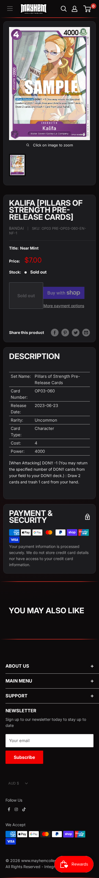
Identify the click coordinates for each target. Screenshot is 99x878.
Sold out (26, 295)
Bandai (16, 228)
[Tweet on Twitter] (75, 332)
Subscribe (24, 757)
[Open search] (64, 9)
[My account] (74, 9)
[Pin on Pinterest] (65, 332)
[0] (87, 8)
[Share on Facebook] (55, 332)
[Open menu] (10, 8)
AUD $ (13, 783)
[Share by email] (86, 332)
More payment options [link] (63, 305)
